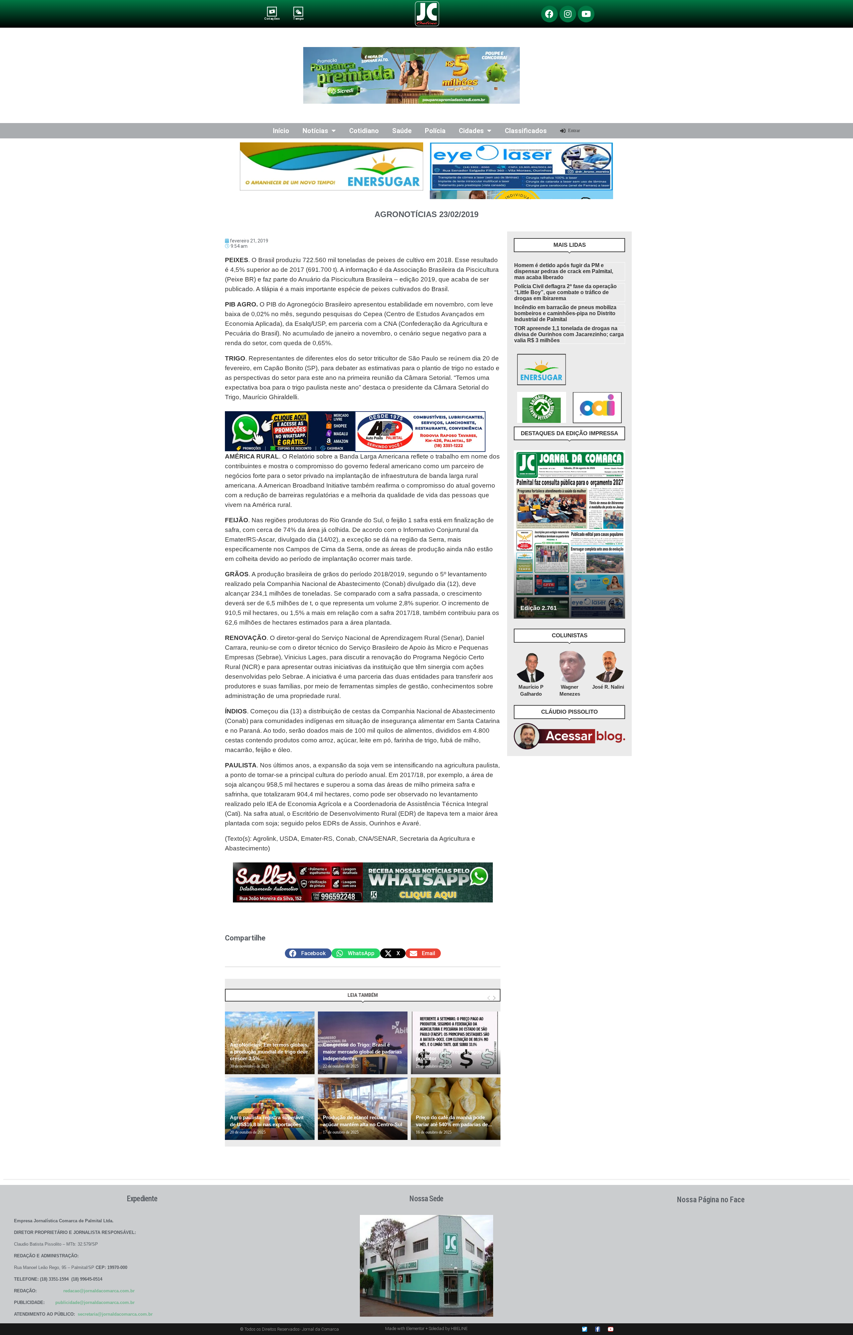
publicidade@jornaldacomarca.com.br (95, 1302)
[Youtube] (586, 14)
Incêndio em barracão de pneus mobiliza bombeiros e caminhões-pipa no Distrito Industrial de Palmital (565, 313)
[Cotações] (272, 11)
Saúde (402, 131)
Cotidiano (364, 131)
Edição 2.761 (538, 608)
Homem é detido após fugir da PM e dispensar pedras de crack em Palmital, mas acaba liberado (563, 271)
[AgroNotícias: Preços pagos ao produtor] (455, 1043)
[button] (308, 953)
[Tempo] (298, 11)
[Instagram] (567, 14)
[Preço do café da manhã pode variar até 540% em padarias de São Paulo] (455, 1109)
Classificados (526, 131)
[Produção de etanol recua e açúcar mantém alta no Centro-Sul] (363, 1109)
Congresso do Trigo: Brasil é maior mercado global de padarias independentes (362, 1051)
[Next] (494, 998)
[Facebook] (549, 14)
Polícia (435, 131)
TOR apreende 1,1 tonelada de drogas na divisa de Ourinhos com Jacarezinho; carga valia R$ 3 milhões (569, 334)
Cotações (272, 18)
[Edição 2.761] (569, 534)
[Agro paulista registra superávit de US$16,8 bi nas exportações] (270, 1109)
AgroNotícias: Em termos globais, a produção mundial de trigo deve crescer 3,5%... (269, 1051)
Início (281, 131)
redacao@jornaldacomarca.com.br (99, 1290)
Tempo (298, 18)
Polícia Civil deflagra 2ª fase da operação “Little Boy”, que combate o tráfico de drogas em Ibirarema (565, 292)
